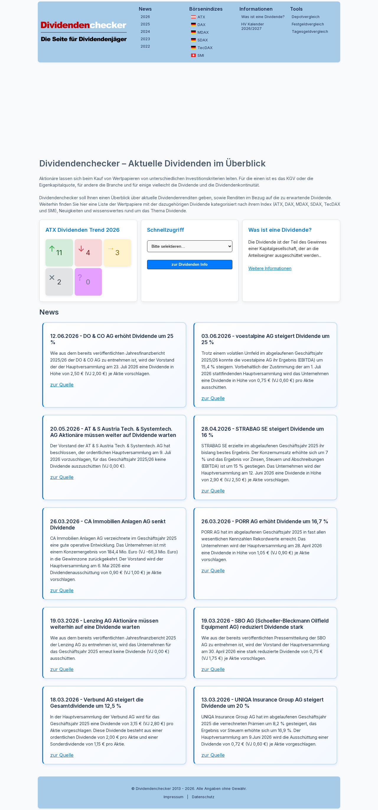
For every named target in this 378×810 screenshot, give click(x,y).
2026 (145, 16)
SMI (201, 55)
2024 (145, 31)
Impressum (173, 797)
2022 (145, 46)
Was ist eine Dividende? (263, 16)
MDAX (203, 32)
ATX (201, 17)
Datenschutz (203, 797)
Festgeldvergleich (308, 24)
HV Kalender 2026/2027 (252, 26)
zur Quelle (62, 385)
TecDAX (205, 48)
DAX (202, 24)
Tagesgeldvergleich (310, 31)
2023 (145, 39)
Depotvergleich (306, 16)
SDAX (203, 40)
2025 (145, 24)
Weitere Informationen (269, 268)
